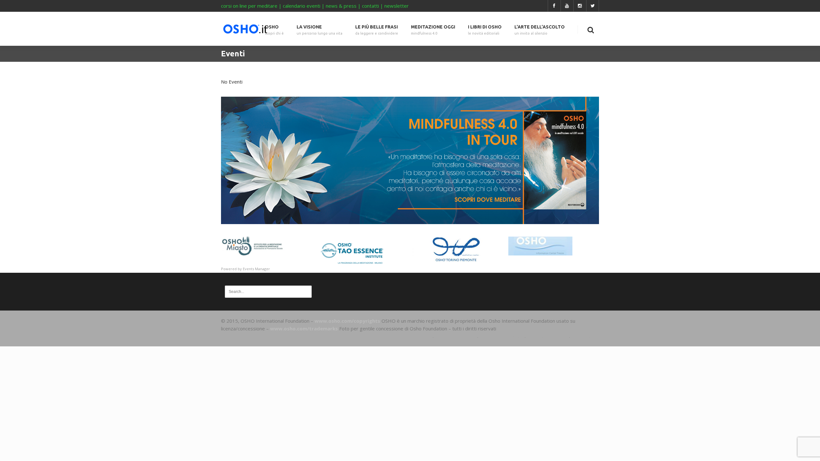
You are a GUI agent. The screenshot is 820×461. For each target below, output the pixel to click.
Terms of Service (501, 336)
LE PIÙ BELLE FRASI (376, 30)
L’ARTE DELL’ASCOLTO (539, 30)
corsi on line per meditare (249, 6)
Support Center (455, 336)
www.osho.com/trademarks (304, 328)
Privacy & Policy (547, 336)
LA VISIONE (319, 30)
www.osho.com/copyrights (347, 321)
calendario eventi (301, 6)
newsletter (396, 6)
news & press (341, 6)
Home (423, 336)
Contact (583, 336)
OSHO (274, 30)
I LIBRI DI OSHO (485, 30)
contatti (370, 6)
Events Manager (256, 268)
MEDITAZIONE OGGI (433, 30)
